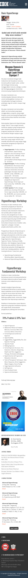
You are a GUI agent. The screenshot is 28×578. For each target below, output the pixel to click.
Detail (4, 489)
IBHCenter (9, 4)
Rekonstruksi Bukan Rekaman (10, 469)
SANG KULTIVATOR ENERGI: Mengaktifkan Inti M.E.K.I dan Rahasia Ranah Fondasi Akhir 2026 (13, 457)
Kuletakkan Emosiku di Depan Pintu (11, 462)
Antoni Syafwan (16, 26)
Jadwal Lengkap (14, 528)
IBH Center (13, 573)
